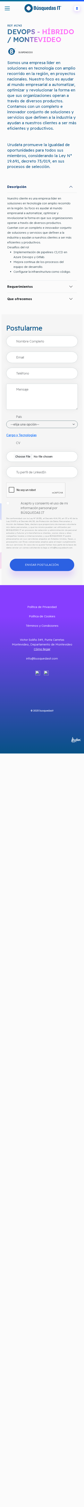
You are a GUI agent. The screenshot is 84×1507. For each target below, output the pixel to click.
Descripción (16, 187)
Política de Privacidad (42, 607)
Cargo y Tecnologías (21, 435)
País (19, 417)
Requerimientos (20, 287)
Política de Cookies (42, 616)
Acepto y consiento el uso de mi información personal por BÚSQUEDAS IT (44, 508)
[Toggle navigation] (7, 8)
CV (18, 443)
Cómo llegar (42, 649)
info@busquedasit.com (42, 658)
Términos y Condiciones (42, 625)
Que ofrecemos (19, 299)
